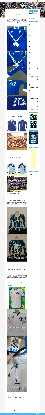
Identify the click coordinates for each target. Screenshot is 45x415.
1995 (29, 61)
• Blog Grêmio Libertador (31, 173)
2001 (29, 68)
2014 (29, 84)
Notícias (29, 106)
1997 (29, 63)
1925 (29, 23)
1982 (29, 45)
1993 (29, 58)
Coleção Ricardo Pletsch (11, 262)
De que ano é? (30, 102)
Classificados (17, 268)
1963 (29, 25)
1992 (29, 57)
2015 (29, 85)
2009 (29, 78)
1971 (29, 31)
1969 (29, 29)
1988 (29, 52)
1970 (29, 30)
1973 (29, 34)
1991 (29, 56)
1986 (29, 50)
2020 (29, 91)
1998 (29, 64)
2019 (29, 90)
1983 (29, 46)
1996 (29, 62)
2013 (29, 83)
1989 (29, 53)
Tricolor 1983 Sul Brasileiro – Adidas (17, 200)
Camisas (29, 100)
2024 (29, 96)
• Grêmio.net (30, 175)
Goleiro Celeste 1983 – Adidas (17, 157)
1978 (29, 40)
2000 (29, 67)
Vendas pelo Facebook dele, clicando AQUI (12, 402)
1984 (29, 47)
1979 (29, 41)
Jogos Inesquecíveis (31, 105)
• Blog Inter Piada (30, 174)
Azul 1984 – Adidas (17, 14)
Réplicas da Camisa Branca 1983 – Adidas (17, 269)
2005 (29, 73)
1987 (29, 51)
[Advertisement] (33, 159)
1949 (29, 24)
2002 (29, 69)
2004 (29, 72)
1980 (29, 42)
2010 (29, 79)
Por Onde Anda (30, 107)
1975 (29, 36)
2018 (29, 89)
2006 (29, 74)
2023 (29, 95)
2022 (29, 94)
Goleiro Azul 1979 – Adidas (17, 116)
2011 (29, 80)
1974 (29, 35)
